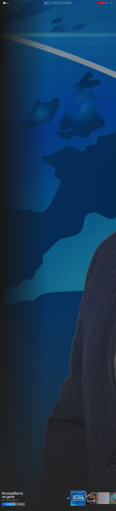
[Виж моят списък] (105, 2)
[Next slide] (114, 498)
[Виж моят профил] (107, 2)
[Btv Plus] (6, 3)
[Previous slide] (68, 498)
